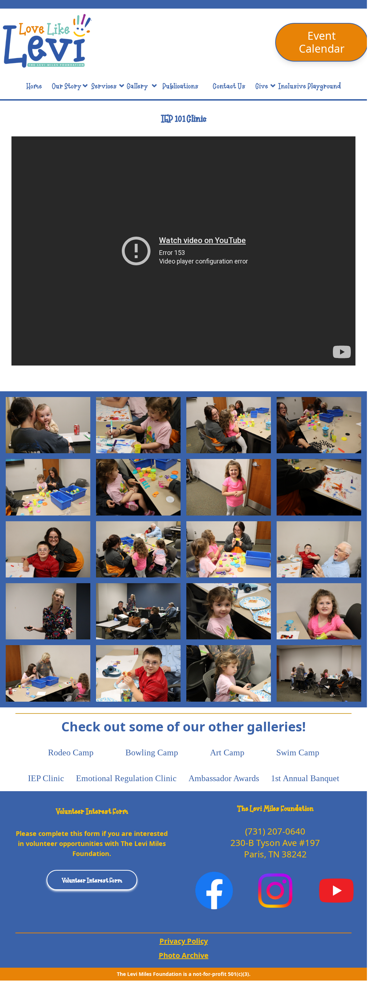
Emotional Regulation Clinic (126, 778)
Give (261, 86)
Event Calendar (321, 42)
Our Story (66, 86)
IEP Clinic (46, 778)
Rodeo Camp (71, 752)
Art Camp (227, 752)
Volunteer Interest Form (92, 880)
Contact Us (229, 86)
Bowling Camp (151, 752)
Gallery (137, 86)
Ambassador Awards (223, 778)
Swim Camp (297, 752)
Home (34, 86)
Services (104, 86)
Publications (180, 86)
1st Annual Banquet (305, 778)
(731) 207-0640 (275, 831)
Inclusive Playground (309, 86)
